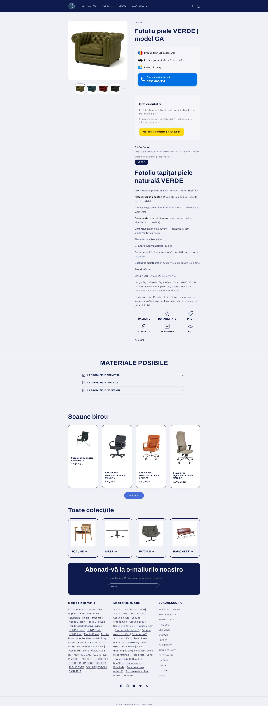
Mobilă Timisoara (91, 618)
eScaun (147, 269)
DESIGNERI (75, 663)
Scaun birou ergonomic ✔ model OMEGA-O (115, 475)
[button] (89, 6)
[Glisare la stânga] (71, 89)
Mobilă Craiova (95, 622)
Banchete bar (134, 663)
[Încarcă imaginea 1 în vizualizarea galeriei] (80, 89)
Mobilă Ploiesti (77, 630)
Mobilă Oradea (93, 626)
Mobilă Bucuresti (77, 609)
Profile (162, 676)
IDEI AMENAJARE (91, 655)
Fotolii (116, 675)
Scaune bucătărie (134, 609)
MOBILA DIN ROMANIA (170, 610)
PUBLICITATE (76, 667)
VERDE (141, 162)
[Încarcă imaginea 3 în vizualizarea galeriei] (103, 89)
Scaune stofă (139, 634)
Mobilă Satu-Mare (79, 651)
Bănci (150, 655)
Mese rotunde (121, 655)
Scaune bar (137, 613)
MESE (109, 551)
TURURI (163, 665)
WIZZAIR (163, 670)
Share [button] (141, 340)
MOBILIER (87, 659)
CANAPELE (75, 671)
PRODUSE (101, 659)
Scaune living (120, 613)
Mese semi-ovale (143, 651)
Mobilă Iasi (85, 613)
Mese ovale (137, 655)
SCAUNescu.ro (129, 704)
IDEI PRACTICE (166, 620)
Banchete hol (122, 659)
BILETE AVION (166, 655)
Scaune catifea (122, 638)
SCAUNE (77, 551)
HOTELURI (164, 660)
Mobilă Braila (94, 630)
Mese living (133, 642)
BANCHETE (181, 551)
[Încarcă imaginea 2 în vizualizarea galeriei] (92, 89)
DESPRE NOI (168, 276)
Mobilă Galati (76, 626)
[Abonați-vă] (157, 586)
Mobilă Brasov (77, 622)
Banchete (118, 667)
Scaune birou (137, 622)
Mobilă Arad (75, 634)
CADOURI (88, 663)
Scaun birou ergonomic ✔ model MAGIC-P (183, 475)
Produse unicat (144, 626)
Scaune (117, 609)
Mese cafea (128, 646)
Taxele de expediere (156, 152)
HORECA (101, 663)
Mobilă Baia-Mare (87, 642)
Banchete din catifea (137, 671)
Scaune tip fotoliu (123, 626)
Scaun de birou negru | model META (83, 459)
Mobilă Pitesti (91, 634)
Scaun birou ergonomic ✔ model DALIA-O (149, 475)
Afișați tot (134, 495)
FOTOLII (145, 551)
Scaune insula (121, 618)
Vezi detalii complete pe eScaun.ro (161, 131)
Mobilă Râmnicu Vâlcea (90, 646)
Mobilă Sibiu (84, 638)
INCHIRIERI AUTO (167, 650)
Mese (136, 638)
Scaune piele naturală (127, 630)
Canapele (128, 675)
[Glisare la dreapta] (124, 89)
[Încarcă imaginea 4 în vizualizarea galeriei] (115, 89)
